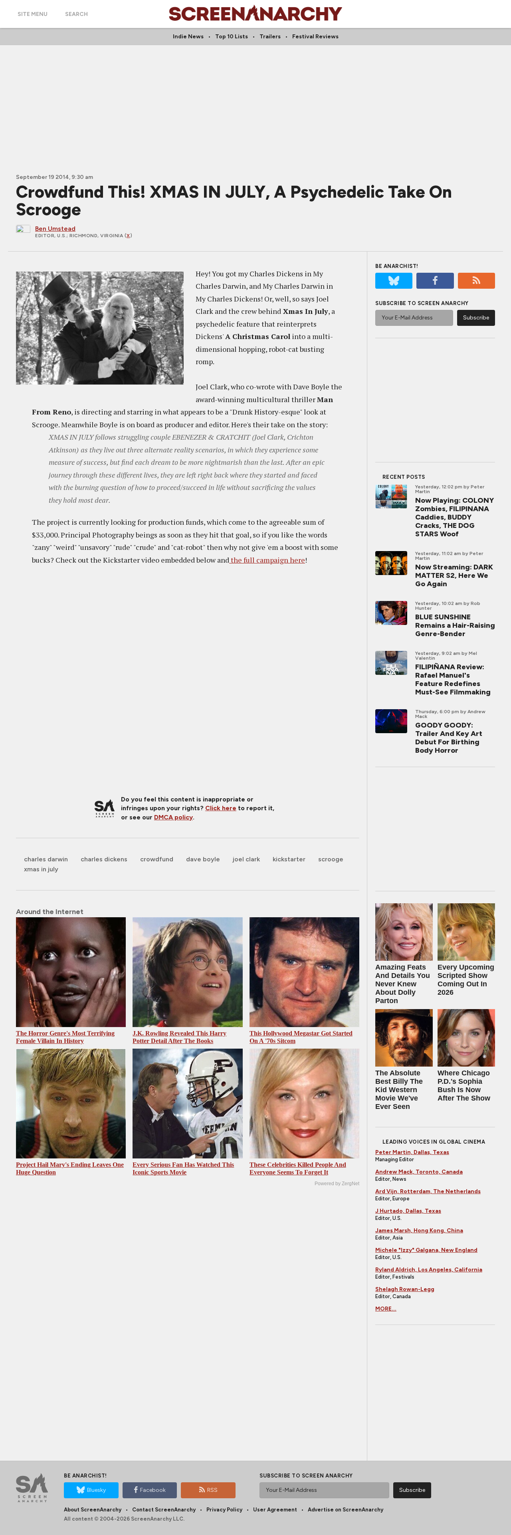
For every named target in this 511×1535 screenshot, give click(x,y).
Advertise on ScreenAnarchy (345, 1510)
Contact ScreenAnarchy (164, 1510)
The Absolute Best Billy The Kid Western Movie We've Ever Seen (399, 1090)
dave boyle (203, 859)
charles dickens (104, 859)
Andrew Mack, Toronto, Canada (419, 1171)
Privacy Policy (224, 1510)
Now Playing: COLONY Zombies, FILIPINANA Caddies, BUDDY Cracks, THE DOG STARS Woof (454, 517)
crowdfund (156, 859)
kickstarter (289, 859)
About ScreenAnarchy (92, 1510)
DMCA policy (173, 817)
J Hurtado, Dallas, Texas (408, 1211)
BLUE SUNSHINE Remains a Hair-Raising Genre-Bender (455, 625)
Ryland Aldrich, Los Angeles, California (428, 1269)
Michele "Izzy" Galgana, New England (426, 1250)
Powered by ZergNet (337, 1183)
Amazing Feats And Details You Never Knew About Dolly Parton (402, 984)
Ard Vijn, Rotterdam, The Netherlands (428, 1191)
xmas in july (41, 869)
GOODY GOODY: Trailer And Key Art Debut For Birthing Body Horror (448, 738)
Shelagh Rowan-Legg (404, 1289)
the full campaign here (267, 560)
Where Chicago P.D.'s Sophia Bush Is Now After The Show (464, 1085)
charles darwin (46, 859)
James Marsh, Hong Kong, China (419, 1230)
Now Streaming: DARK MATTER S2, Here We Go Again (454, 575)
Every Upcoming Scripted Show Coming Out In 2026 (466, 979)
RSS (212, 1490)
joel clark (246, 859)
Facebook (153, 1490)
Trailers (270, 36)
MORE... (385, 1308)
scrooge (330, 859)
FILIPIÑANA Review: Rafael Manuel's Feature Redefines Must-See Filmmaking (453, 679)
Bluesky (96, 1490)
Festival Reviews (315, 36)
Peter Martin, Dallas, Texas (412, 1152)
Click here (220, 808)
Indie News (188, 36)
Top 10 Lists (231, 36)
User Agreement (275, 1510)
